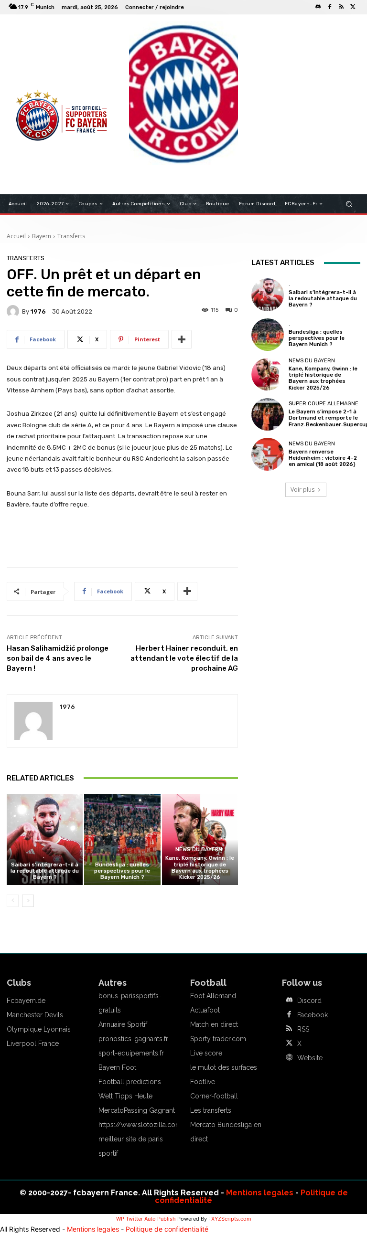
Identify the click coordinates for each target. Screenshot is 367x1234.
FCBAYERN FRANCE (42, 62)
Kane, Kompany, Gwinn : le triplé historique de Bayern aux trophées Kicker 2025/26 (199, 867)
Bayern (41, 236)
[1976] (14, 311)
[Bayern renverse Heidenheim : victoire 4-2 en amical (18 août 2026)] (267, 454)
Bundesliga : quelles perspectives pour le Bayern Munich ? (122, 871)
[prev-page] (13, 901)
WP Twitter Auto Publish (146, 1218)
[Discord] (318, 7)
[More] (182, 339)
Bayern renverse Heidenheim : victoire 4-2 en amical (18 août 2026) (323, 458)
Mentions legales (259, 1192)
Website (310, 1058)
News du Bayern (198, 849)
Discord (309, 1000)
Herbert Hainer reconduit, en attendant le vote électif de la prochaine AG (184, 658)
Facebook (312, 1015)
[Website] (289, 1058)
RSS (303, 1029)
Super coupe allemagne (323, 403)
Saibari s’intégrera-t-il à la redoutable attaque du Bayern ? (45, 871)
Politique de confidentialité (167, 1229)
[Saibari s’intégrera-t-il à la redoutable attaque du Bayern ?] (45, 839)
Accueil (16, 236)
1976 (38, 311)
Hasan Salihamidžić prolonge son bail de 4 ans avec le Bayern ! (57, 658)
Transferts (71, 236)
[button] (349, 204)
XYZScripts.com (231, 1218)
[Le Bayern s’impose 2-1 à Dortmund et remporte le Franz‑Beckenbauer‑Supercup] (267, 414)
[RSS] (341, 7)
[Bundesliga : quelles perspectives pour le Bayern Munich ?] (122, 839)
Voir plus (302, 489)
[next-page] (28, 901)
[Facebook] (329, 7)
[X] (352, 7)
